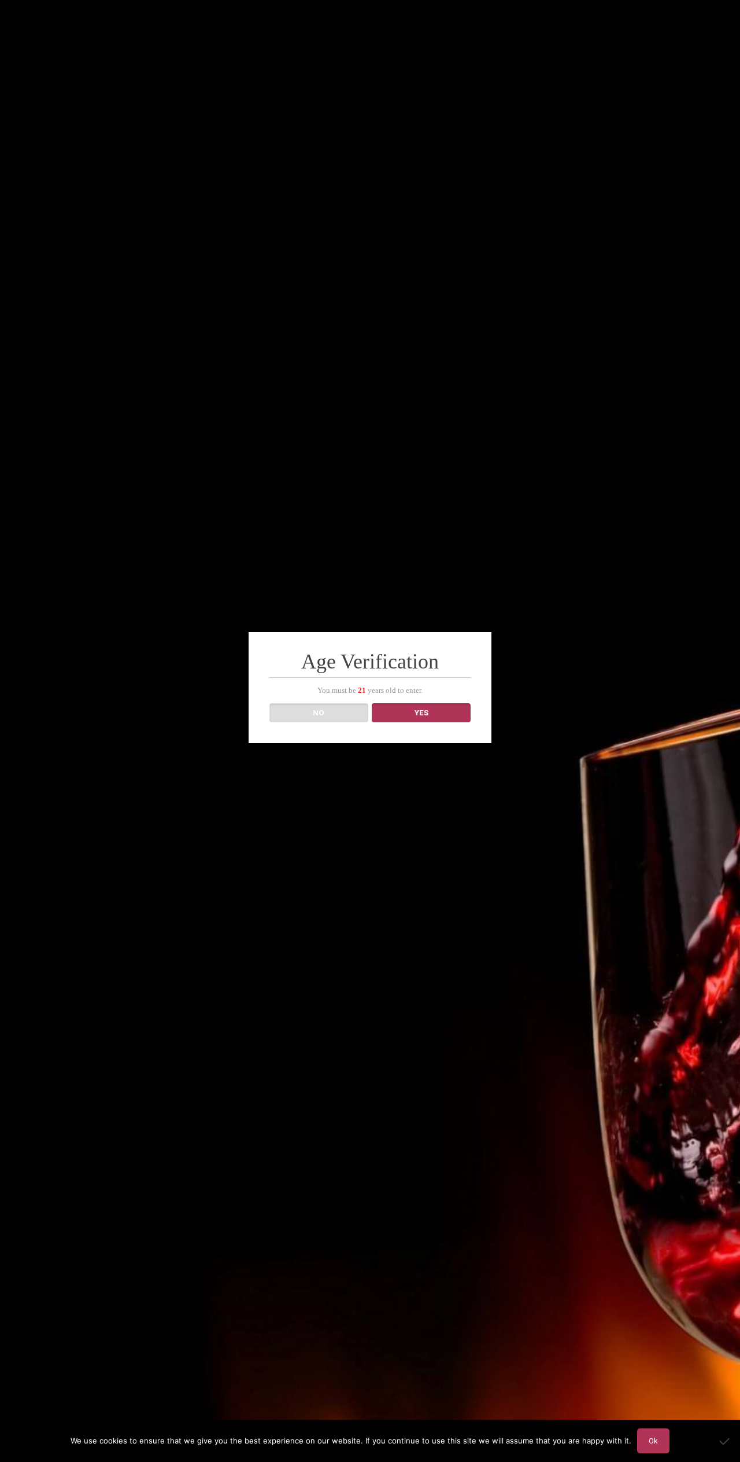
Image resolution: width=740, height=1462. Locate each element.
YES (421, 712)
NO (318, 712)
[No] (725, 1441)
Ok (653, 1441)
